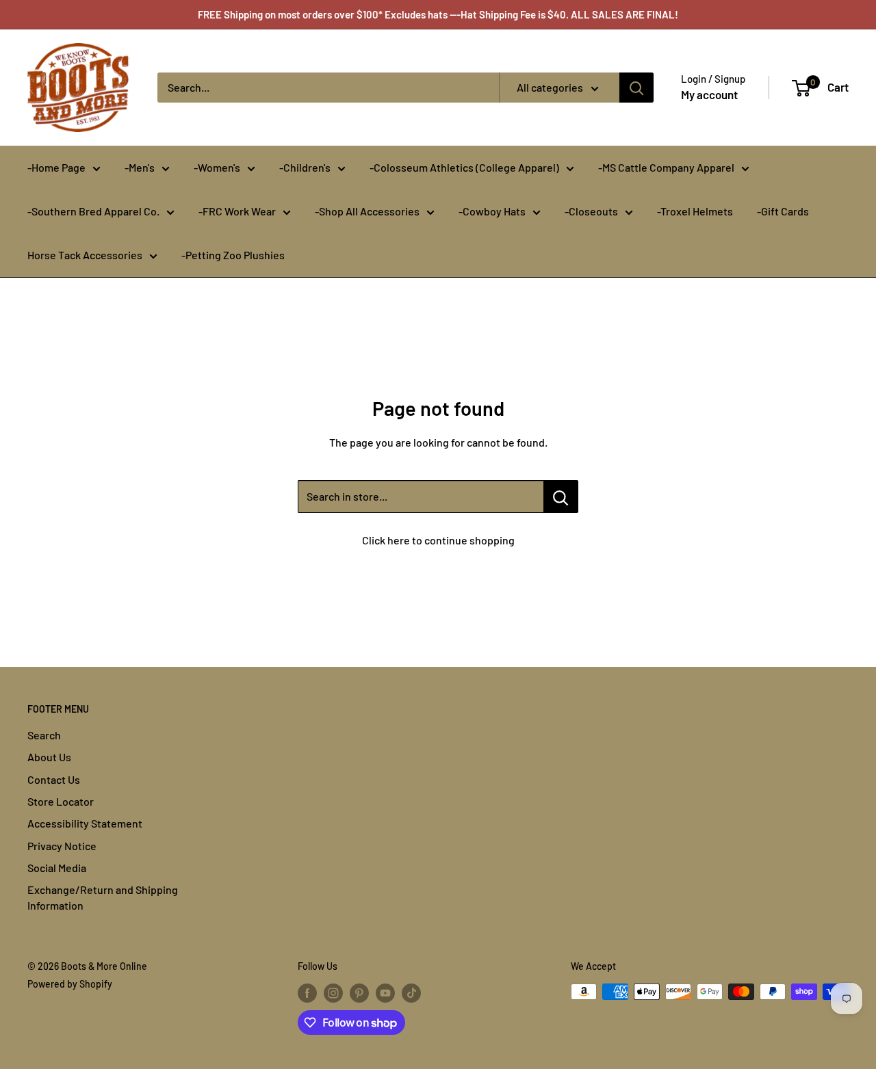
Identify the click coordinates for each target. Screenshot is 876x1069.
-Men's (140, 167)
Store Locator (60, 801)
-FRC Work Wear (237, 210)
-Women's (217, 167)
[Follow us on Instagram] (333, 993)
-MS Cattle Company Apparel (666, 167)
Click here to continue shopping (438, 539)
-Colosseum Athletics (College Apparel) (464, 167)
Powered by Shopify (69, 984)
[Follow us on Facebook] (307, 993)
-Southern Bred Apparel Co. (93, 210)
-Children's (305, 167)
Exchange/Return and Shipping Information (102, 897)
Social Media (56, 867)
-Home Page (56, 167)
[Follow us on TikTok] (411, 993)
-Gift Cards (783, 210)
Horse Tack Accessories (84, 254)
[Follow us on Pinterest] (359, 993)
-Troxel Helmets (695, 210)
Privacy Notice (61, 845)
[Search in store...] (560, 496)
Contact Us (53, 779)
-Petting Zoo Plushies (233, 254)
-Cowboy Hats (492, 210)
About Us (49, 756)
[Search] (636, 87)
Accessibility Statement (84, 823)
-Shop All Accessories (367, 210)
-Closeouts (591, 210)
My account (709, 94)
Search (44, 734)
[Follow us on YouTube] (385, 993)
